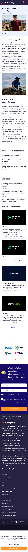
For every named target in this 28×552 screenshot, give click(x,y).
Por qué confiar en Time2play (9, 488)
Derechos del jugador (7, 477)
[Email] (5, 34)
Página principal (5, 416)
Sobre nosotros (5, 494)
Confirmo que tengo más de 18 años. (11, 394)
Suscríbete (15, 408)
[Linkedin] (3, 34)
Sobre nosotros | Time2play (16, 416)
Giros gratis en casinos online (9, 515)
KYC (3, 483)
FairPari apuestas (8, 283)
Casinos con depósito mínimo (9, 512)
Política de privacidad (7, 500)
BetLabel (6, 313)
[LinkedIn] (16, 40)
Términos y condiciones (7, 506)
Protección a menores (7, 491)
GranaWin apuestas (9, 227)
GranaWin (6, 257)
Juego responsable (6, 480)
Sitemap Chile (5, 503)
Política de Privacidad (14, 540)
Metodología (5, 485)
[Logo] (7, 2)
